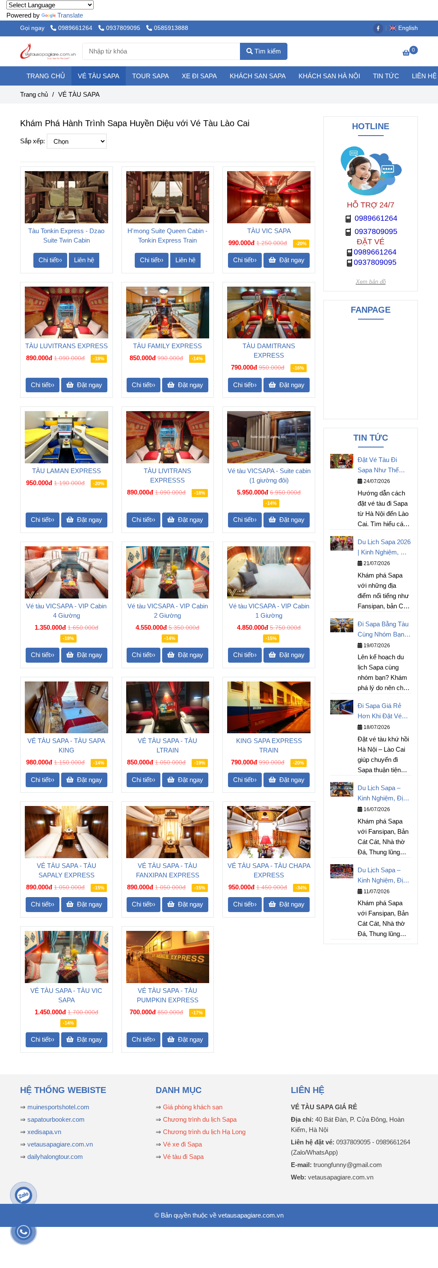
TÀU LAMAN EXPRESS (66, 470)
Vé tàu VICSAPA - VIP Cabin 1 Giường (269, 610)
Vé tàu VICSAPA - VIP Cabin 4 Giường (66, 610)
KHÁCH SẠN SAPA (258, 76)
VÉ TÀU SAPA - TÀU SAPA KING (66, 745)
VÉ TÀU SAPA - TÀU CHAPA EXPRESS (269, 870)
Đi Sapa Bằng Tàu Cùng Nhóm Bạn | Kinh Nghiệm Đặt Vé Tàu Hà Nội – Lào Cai (383, 630)
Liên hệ (84, 260)
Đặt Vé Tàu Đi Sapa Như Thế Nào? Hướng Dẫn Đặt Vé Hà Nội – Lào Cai (383, 465)
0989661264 (76, 28)
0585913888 (171, 28)
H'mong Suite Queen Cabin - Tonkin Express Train (167, 235)
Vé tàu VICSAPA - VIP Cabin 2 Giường (167, 610)
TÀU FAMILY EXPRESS (167, 346)
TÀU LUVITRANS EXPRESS (66, 346)
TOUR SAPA (150, 76)
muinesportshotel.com (58, 1107)
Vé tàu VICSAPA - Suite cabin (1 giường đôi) (269, 475)
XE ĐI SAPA (199, 76)
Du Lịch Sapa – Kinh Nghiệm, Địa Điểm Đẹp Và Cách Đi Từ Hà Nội (384, 793)
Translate (70, 15)
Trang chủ (34, 94)
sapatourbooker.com (55, 1119)
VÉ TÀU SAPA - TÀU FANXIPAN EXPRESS (167, 870)
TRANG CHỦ (46, 76)
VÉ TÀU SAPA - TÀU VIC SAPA (66, 995)
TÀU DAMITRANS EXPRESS (269, 350)
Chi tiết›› (50, 260)
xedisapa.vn (44, 1131)
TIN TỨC (386, 76)
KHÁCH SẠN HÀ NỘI (329, 76)
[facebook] (380, 28)
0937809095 (124, 28)
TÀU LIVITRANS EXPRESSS (167, 475)
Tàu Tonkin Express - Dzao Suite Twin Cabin (66, 235)
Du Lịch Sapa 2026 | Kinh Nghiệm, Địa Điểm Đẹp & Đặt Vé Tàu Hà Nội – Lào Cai (384, 547)
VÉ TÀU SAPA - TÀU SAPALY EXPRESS (66, 870)
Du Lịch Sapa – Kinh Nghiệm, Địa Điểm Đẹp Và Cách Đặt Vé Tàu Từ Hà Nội (382, 876)
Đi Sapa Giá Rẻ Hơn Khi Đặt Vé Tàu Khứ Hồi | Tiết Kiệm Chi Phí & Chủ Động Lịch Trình (383, 711)
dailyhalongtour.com (55, 1156)
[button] (405, 28)
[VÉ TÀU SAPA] (48, 51)
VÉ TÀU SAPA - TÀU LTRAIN (167, 745)
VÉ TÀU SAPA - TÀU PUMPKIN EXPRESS (167, 995)
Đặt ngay (291, 260)
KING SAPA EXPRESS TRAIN (269, 745)
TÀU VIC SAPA (269, 230)
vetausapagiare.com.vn (60, 1144)
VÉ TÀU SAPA (98, 76)
